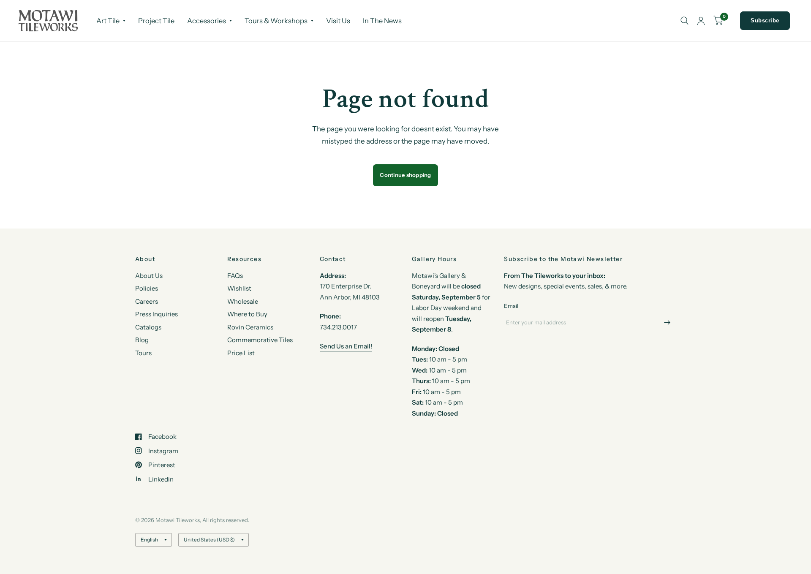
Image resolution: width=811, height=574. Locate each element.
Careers (146, 301)
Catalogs (148, 327)
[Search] (684, 20)
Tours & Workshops (276, 20)
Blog (142, 340)
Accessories (206, 20)
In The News (382, 20)
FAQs (235, 276)
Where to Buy (247, 314)
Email (511, 305)
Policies (146, 288)
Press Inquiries (156, 314)
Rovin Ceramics (250, 327)
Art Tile (108, 20)
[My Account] (701, 20)
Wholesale (242, 301)
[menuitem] (111, 21)
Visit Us (338, 20)
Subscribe (765, 20)
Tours (143, 353)
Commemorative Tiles (260, 340)
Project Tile (156, 20)
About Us (149, 276)
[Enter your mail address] (667, 322)
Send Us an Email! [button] (346, 346)
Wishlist (239, 288)
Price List (241, 353)
